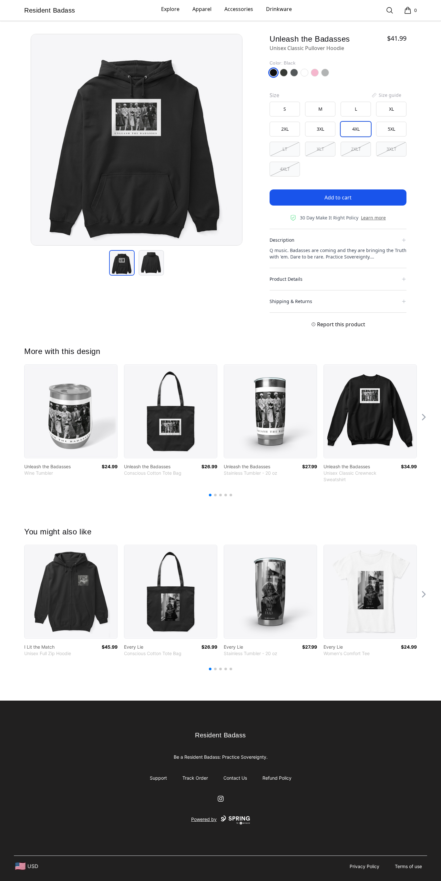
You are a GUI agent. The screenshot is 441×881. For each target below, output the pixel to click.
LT (284, 149)
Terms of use (408, 866)
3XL (320, 129)
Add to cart (338, 197)
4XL (356, 129)
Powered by (204, 819)
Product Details (286, 279)
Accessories (238, 9)
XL (391, 109)
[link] (71, 411)
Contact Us (235, 778)
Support (158, 778)
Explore (170, 9)
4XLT (285, 169)
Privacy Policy (364, 866)
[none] (386, 95)
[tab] (122, 263)
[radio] (285, 109)
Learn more (373, 218)
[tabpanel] (136, 140)
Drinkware (279, 9)
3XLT (391, 149)
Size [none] (274, 95)
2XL (285, 129)
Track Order (195, 778)
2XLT (356, 149)
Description (282, 240)
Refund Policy (277, 778)
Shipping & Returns (291, 301)
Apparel (201, 9)
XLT (320, 149)
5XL (391, 129)
